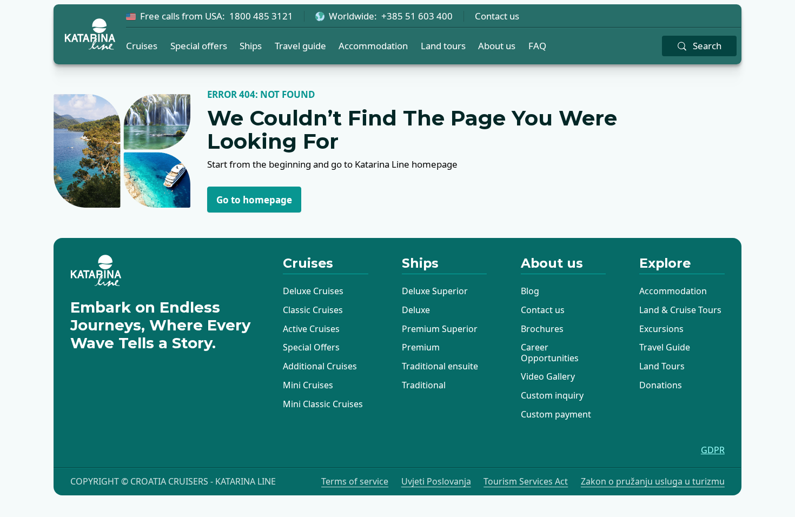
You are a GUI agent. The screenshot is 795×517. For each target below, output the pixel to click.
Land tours (443, 45)
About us (496, 45)
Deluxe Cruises (313, 291)
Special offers (198, 45)
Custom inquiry (552, 395)
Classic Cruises (313, 310)
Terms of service (354, 481)
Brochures (542, 329)
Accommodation (373, 45)
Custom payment (556, 414)
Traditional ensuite (440, 366)
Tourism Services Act (525, 481)
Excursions (661, 329)
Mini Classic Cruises (323, 404)
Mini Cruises (308, 385)
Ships (251, 45)
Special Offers (311, 347)
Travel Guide (664, 347)
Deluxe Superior (435, 291)
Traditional (424, 385)
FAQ (537, 45)
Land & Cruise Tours (680, 310)
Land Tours (662, 366)
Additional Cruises (320, 366)
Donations (660, 385)
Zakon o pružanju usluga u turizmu (653, 481)
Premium (421, 347)
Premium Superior (440, 329)
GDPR (713, 450)
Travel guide (300, 45)
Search (707, 45)
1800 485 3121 (261, 16)
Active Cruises (311, 329)
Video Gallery (548, 376)
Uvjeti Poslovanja (436, 481)
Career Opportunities (550, 352)
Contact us (497, 16)
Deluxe (416, 310)
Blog (530, 291)
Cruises (141, 45)
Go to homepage (254, 200)
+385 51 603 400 (417, 16)
